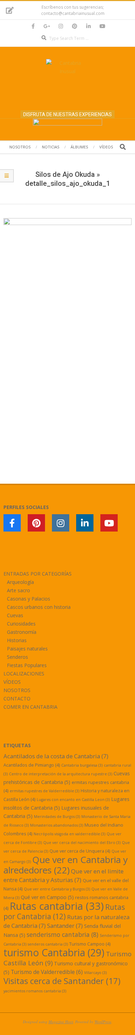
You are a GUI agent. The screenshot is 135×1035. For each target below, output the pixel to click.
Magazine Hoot (60, 1021)
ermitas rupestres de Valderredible (44, 790)
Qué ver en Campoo (47, 897)
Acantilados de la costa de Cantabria (55, 756)
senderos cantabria (48, 944)
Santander (65, 926)
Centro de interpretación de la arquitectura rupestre (60, 773)
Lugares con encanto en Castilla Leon (73, 799)
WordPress (102, 1021)
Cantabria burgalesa (81, 765)
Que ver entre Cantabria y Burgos (57, 889)
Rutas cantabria (57, 906)
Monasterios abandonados (56, 825)
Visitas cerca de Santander (61, 980)
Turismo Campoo (89, 944)
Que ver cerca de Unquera (80, 851)
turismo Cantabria (54, 952)
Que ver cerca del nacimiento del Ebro (81, 842)
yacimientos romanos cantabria (34, 991)
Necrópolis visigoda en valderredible (69, 833)
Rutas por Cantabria (64, 911)
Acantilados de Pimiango (31, 765)
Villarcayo (95, 972)
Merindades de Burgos (57, 816)
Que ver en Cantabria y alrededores (65, 864)
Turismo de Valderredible (47, 972)
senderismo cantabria (62, 934)
